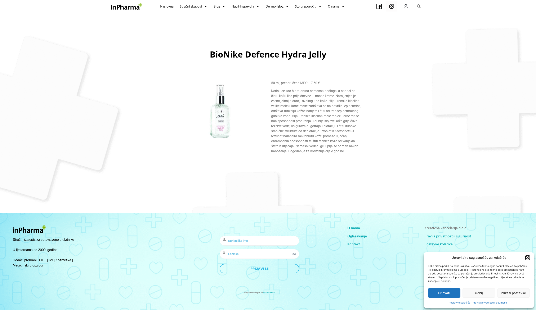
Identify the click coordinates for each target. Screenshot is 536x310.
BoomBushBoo (269, 293)
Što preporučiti (305, 6)
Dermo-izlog (274, 6)
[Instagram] (391, 6)
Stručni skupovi (191, 6)
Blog (217, 6)
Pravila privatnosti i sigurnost (447, 236)
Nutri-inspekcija (243, 6)
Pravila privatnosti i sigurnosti (490, 302)
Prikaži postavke (513, 293)
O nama (333, 6)
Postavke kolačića (459, 302)
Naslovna (167, 6)
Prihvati (444, 293)
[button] (528, 258)
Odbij (479, 293)
